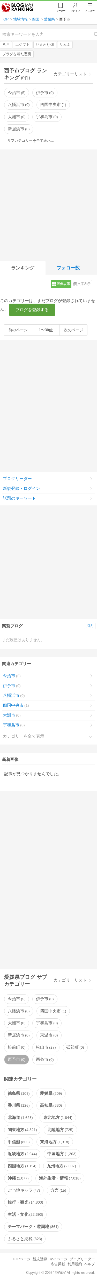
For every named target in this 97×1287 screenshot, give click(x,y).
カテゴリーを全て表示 (23, 736)
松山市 (45, 1047)
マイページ (58, 1259)
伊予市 (44, 92)
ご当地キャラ (23, 1190)
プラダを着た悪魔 (16, 54)
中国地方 (61, 1154)
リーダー (60, 10)
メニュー (90, 10)
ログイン (75, 10)
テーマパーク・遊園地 (32, 1226)
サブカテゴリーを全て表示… (30, 140)
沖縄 (17, 1178)
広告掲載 (58, 1264)
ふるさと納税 (24, 1238)
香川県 (18, 1105)
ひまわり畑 (45, 45)
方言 (57, 1190)
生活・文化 (25, 1214)
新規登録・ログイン (21, 488)
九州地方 (61, 1166)
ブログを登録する (32, 310)
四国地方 (21, 1166)
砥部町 (74, 1047)
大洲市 (16, 117)
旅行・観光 (25, 1202)
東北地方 (57, 1117)
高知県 (50, 1105)
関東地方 (22, 1129)
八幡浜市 (18, 104)
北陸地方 (59, 1129)
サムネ (64, 45)
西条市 (44, 1059)
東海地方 (54, 1142)
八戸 (6, 45)
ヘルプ (89, 1264)
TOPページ (21, 1259)
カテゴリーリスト (70, 74)
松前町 (16, 1047)
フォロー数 (68, 267)
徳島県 (18, 1093)
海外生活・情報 (59, 1178)
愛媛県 (50, 1093)
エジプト (22, 45)
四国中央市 (52, 104)
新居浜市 (18, 129)
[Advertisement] (48, 204)
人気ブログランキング (17, 7)
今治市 (16, 92)
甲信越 (18, 1142)
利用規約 (75, 1264)
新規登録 (40, 1259)
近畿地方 (22, 1154)
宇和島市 (46, 117)
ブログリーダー (17, 478)
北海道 (20, 1117)
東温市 (48, 1035)
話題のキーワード (19, 498)
